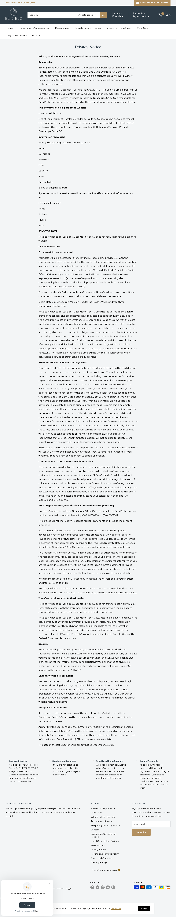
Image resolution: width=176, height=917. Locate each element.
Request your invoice (102, 821)
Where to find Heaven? (103, 817)
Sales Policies (98, 845)
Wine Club (96, 812)
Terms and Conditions (102, 858)
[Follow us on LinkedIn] (113, 887)
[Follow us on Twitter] (97, 887)
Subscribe (141, 832)
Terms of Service (61, 889)
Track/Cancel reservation (105, 870)
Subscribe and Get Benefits (154, 3)
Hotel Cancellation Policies (105, 841)
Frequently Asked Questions (105, 825)
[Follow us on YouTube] (108, 887)
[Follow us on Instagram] (103, 887)
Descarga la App (99, 862)
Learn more (116, 908)
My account (140, 16)
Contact (95, 829)
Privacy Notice (98, 849)
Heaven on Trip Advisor (103, 808)
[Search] (103, 15)
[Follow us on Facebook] (92, 887)
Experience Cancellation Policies (103, 835)
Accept (144, 908)
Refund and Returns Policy (105, 854)
